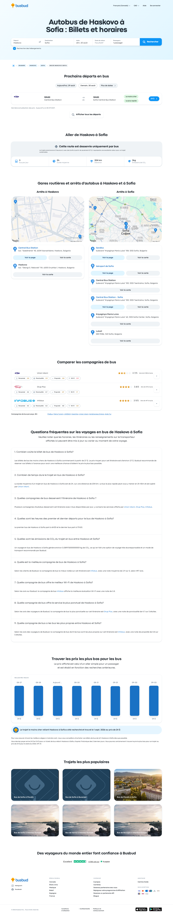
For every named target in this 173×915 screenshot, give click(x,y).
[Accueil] (13, 65)
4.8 (63, 405)
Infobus (40, 401)
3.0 (28, 378)
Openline (74, 414)
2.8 (63, 378)
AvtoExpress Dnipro (96, 414)
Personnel (21, 378)
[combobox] (24, 42)
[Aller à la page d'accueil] (19, 5)
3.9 (63, 392)
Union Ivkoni (42, 373)
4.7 (46, 392)
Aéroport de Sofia (105, 266)
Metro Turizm (58, 414)
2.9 (47, 378)
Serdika (100, 248)
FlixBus (50, 414)
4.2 (28, 392)
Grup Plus (41, 387)
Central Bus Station (28, 248)
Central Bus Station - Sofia (109, 297)
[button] (40, 42)
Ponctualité (40, 378)
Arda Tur (108, 414)
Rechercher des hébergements (29, 48)
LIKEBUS (67, 414)
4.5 (28, 405)
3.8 (77, 405)
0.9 (77, 378)
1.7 (77, 392)
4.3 (46, 405)
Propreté (57, 378)
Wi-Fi (73, 378)
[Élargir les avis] (156, 376)
